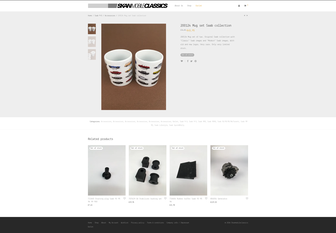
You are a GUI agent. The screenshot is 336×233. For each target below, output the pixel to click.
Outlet (199, 6)
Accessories (110, 16)
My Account (113, 223)
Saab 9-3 (183, 122)
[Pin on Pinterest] (196, 61)
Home (90, 16)
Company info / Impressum (178, 223)
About (103, 223)
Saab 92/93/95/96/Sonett (228, 122)
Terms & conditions (155, 223)
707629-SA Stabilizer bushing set (145, 199)
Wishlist (124, 223)
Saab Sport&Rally (176, 125)
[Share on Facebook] (187, 61)
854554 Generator (218, 199)
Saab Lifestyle (160, 125)
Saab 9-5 (98, 16)
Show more (91, 205)
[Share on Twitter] (191, 61)
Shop (189, 6)
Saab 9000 (211, 122)
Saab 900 (202, 122)
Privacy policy (137, 223)
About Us (179, 6)
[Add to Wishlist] (182, 61)
